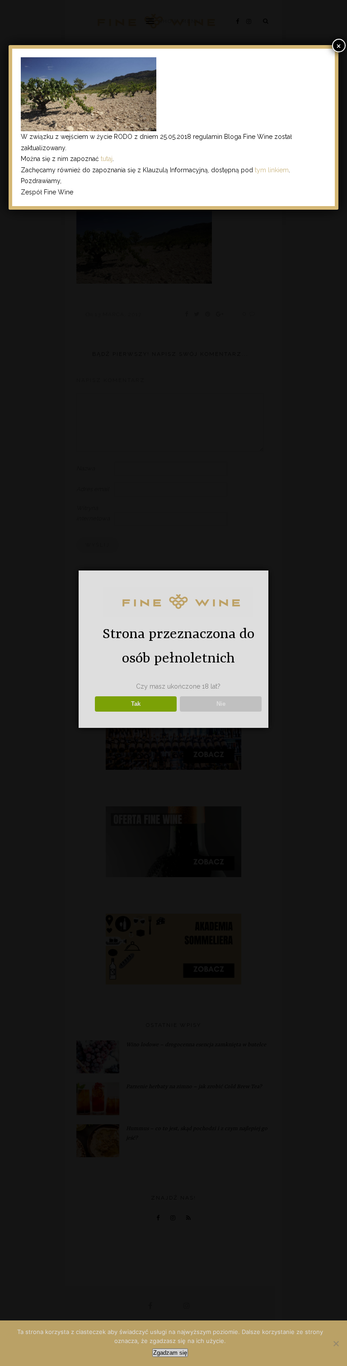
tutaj (107, 158)
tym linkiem (272, 170)
